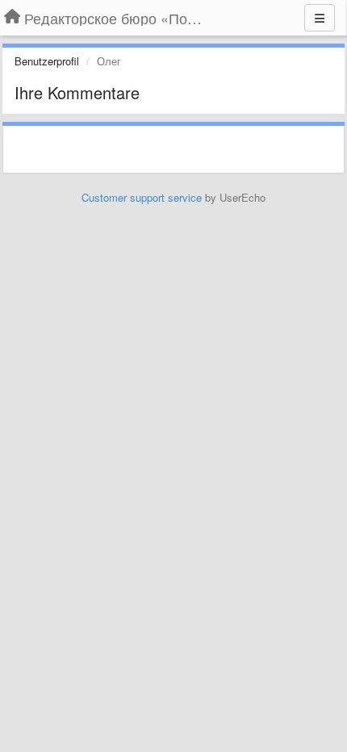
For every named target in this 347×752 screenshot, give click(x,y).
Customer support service (142, 197)
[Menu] (319, 17)
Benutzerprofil (47, 61)
